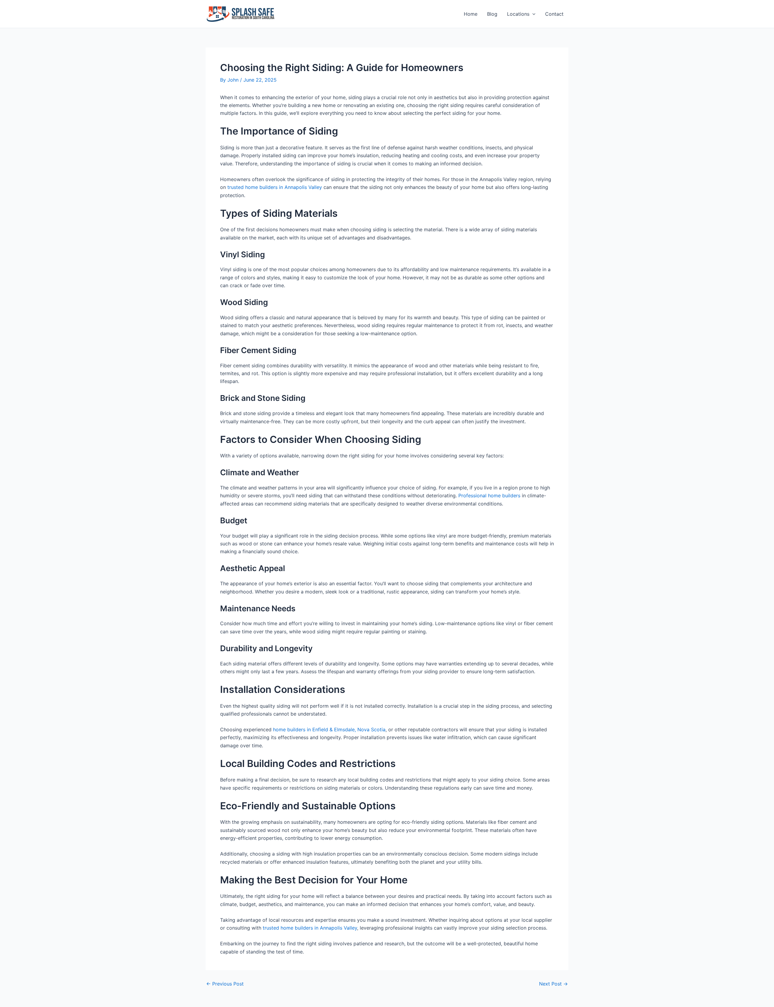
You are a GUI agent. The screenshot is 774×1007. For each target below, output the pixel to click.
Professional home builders (489, 495)
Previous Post (225, 983)
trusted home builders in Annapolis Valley (274, 187)
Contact (554, 14)
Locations (518, 14)
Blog (492, 14)
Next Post (553, 983)
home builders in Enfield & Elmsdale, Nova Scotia (329, 729)
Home (470, 14)
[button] (532, 14)
